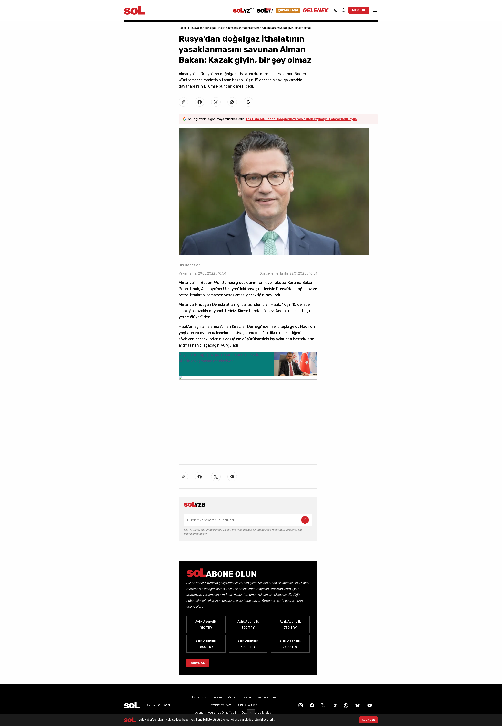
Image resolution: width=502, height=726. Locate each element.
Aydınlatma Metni (221, 705)
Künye (247, 697)
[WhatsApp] (345, 705)
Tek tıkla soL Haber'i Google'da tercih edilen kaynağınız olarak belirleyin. (301, 119)
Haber (182, 28)
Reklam (232, 697)
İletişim (217, 697)
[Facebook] (311, 705)
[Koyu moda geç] (336, 10)
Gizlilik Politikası (248, 705)
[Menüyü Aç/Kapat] (375, 10)
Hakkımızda (199, 697)
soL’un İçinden (267, 697)
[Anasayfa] (132, 705)
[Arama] (343, 10)
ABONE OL (359, 10)
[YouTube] (369, 705)
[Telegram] (334, 705)
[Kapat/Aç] (251, 711)
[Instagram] (300, 705)
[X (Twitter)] (323, 705)
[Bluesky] (357, 705)
